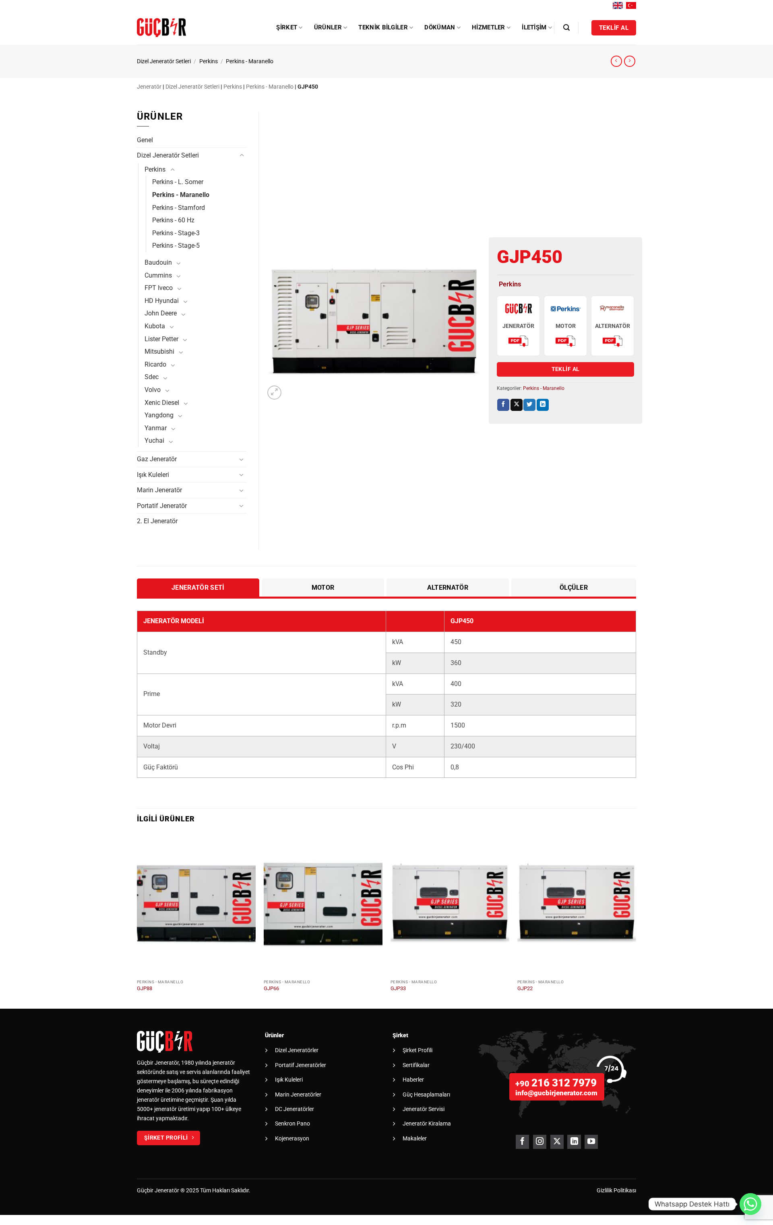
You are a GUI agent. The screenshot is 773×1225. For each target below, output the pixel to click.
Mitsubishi (159, 351)
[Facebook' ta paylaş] (503, 405)
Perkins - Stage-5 (176, 245)
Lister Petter (161, 339)
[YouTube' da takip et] (591, 1142)
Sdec (152, 377)
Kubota (155, 326)
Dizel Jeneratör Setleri (164, 61)
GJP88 (144, 988)
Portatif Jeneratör (162, 506)
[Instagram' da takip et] (539, 1142)
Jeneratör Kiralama (427, 1123)
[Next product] (616, 61)
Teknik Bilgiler (383, 27)
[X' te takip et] (557, 1142)
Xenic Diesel (162, 402)
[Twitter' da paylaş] (529, 405)
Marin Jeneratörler (298, 1094)
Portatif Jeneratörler (300, 1065)
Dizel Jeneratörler (296, 1050)
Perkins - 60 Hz (173, 220)
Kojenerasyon (292, 1138)
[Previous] (137, 920)
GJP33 (398, 988)
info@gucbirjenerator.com (556, 1093)
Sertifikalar (416, 1065)
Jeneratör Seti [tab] (198, 587)
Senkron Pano (292, 1123)
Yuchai (154, 440)
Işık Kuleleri (153, 475)
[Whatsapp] (750, 1204)
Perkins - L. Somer (177, 182)
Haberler (413, 1079)
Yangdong (159, 415)
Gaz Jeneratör (157, 459)
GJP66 (271, 988)
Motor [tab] (323, 587)
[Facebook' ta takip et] (522, 1142)
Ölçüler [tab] (574, 587)
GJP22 (525, 988)
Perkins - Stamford (178, 207)
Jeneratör (149, 86)
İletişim (534, 27)
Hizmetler (488, 27)
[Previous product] (629, 61)
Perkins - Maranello (249, 61)
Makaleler (415, 1138)
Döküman (439, 27)
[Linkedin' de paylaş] (543, 405)
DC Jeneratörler (294, 1109)
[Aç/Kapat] (241, 155)
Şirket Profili (417, 1050)
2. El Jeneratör (157, 521)
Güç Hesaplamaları (426, 1094)
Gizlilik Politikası (616, 1190)
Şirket (286, 27)
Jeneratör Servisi (423, 1109)
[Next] (636, 920)
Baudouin (158, 262)
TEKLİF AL (566, 369)
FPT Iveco (159, 288)
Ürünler (328, 27)
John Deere (161, 313)
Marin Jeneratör (159, 490)
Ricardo (155, 364)
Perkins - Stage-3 (176, 233)
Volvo (153, 390)
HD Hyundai (162, 301)
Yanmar (156, 428)
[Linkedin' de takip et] (574, 1142)
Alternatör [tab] (447, 587)
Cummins (158, 275)
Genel (145, 140)
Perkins (208, 61)
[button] (566, 27)
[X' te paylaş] (517, 405)
